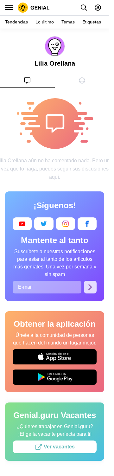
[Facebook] (87, 223)
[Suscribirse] (90, 287)
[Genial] (34, 8)
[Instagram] (65, 223)
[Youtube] (22, 223)
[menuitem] (27, 80)
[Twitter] (43, 223)
